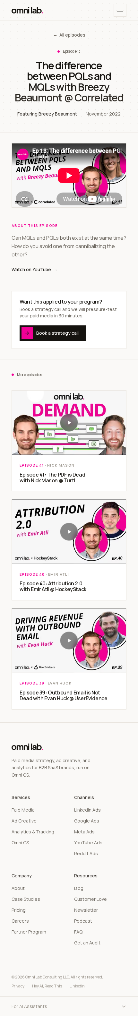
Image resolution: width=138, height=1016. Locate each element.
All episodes (69, 35)
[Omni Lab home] (27, 10)
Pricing (19, 910)
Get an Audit (87, 943)
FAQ (78, 932)
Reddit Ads (86, 853)
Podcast (83, 921)
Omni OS (20, 842)
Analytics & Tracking (33, 832)
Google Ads (86, 821)
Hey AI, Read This (47, 986)
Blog (78, 888)
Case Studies (26, 899)
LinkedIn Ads (87, 810)
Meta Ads (84, 832)
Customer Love (90, 899)
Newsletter (86, 910)
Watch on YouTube (34, 269)
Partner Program (29, 932)
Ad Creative (24, 821)
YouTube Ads (88, 842)
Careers (20, 921)
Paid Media (23, 810)
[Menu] (120, 10)
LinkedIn (77, 986)
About (18, 888)
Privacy (18, 986)
